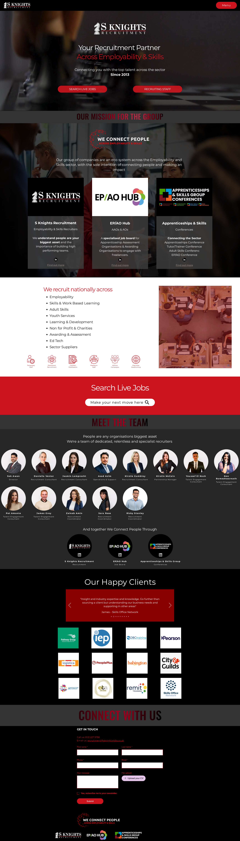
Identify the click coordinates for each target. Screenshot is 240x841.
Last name (127, 747)
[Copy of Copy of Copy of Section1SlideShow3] (124, 616)
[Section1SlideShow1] (111, 616)
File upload (126, 773)
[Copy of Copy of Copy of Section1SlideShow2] (126, 616)
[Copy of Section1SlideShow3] (119, 616)
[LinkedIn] (56, 259)
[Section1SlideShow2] (113, 616)
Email (125, 760)
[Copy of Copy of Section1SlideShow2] (121, 616)
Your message (83, 773)
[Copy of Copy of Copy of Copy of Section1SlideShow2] (128, 616)
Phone (80, 760)
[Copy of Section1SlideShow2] (117, 616)
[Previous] (69, 605)
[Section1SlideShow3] (115, 616)
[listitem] (13, 464)
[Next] (170, 605)
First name (82, 747)
